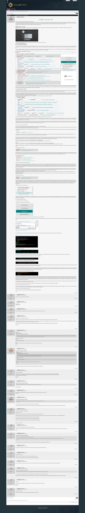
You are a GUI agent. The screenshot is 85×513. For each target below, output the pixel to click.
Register (15, 9)
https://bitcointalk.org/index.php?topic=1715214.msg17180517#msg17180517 (36, 126)
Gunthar (11, 348)
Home (8, 9)
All (10, 13)
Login (11, 9)
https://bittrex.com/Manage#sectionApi (22, 44)
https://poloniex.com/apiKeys (21, 43)
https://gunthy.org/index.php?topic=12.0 (41, 447)
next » (77, 12)
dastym (11, 390)
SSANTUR (11, 294)
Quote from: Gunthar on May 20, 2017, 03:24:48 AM (22, 353)
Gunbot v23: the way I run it (12, 8)
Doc (11, 330)
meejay (11, 479)
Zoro (11, 370)
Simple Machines (46, 507)
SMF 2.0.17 (39, 507)
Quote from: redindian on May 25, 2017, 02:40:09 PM (22, 435)
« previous (75, 12)
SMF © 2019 (42, 507)
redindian (11, 445)
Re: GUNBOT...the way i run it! (20, 294)
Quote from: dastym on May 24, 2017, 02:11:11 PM (21, 399)
